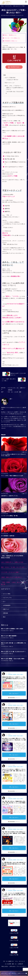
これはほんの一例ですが (12, 79)
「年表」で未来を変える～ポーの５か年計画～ (12, 555)
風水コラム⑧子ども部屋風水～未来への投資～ (12, 628)
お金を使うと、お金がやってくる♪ (9, 495)
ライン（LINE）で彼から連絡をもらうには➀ (12, 475)
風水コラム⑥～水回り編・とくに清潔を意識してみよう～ (13, 643)
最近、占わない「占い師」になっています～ (13, 567)
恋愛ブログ (22, 387)
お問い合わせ (12, 966)
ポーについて (22, 961)
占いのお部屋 (8, 963)
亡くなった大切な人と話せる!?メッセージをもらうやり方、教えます (13, 455)
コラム (16, 961)
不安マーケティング (9, 82)
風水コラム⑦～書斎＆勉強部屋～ (9, 635)
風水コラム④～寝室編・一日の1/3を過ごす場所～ (13, 658)
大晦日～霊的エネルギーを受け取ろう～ (12, 577)
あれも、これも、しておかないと (13, 85)
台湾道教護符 (6, 605)
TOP (4, 961)
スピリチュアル (8, 6)
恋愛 (20, 392)
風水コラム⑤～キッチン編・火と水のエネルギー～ (13, 651)
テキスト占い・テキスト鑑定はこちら (12, 38)
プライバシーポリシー (21, 966)
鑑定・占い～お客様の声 (17, 963)
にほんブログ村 (14, 933)
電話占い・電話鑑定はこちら (10, 35)
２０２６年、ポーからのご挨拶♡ (10, 572)
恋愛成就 (10, 389)
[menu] (26, 1)
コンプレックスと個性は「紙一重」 (9, 515)
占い (18, 387)
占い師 (16, 392)
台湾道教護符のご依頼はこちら (10, 40)
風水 (4, 617)
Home (2, 6)
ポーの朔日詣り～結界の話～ (8, 535)
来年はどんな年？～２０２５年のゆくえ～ (18, 374)
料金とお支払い (5, 966)
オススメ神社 (6, 593)
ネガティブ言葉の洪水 (10, 77)
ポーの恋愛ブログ (10, 961)
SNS (9, 392)
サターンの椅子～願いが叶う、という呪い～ (9, 379)
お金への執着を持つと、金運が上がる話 (12, 562)
